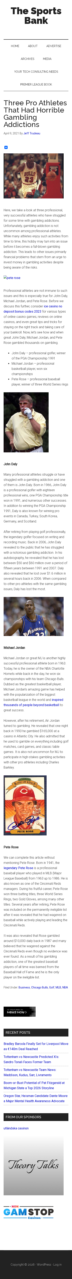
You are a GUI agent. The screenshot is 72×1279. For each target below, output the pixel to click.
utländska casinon (16, 1128)
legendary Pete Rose (18, 868)
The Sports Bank (36, 15)
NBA (65, 987)
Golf (51, 987)
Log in (57, 1264)
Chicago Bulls (39, 987)
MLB (58, 987)
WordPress (44, 1264)
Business (24, 987)
